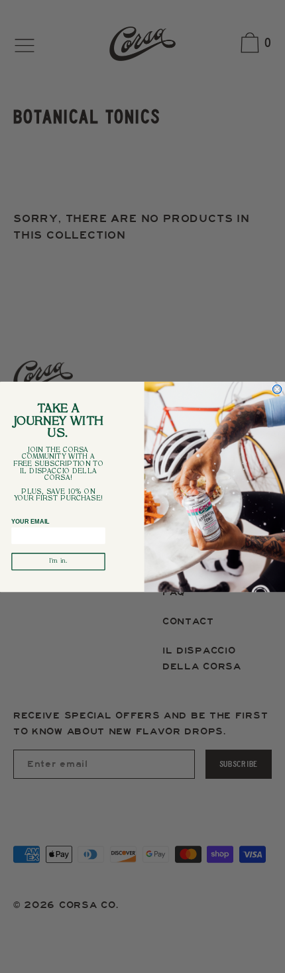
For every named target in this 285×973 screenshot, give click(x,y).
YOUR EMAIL (30, 521)
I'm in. (58, 561)
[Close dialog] (276, 388)
